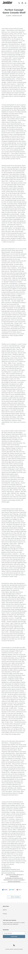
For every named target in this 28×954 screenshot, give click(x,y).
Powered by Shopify (18, 949)
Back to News (15, 897)
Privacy (5, 913)
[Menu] (25, 3)
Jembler (11, 949)
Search (5, 909)
